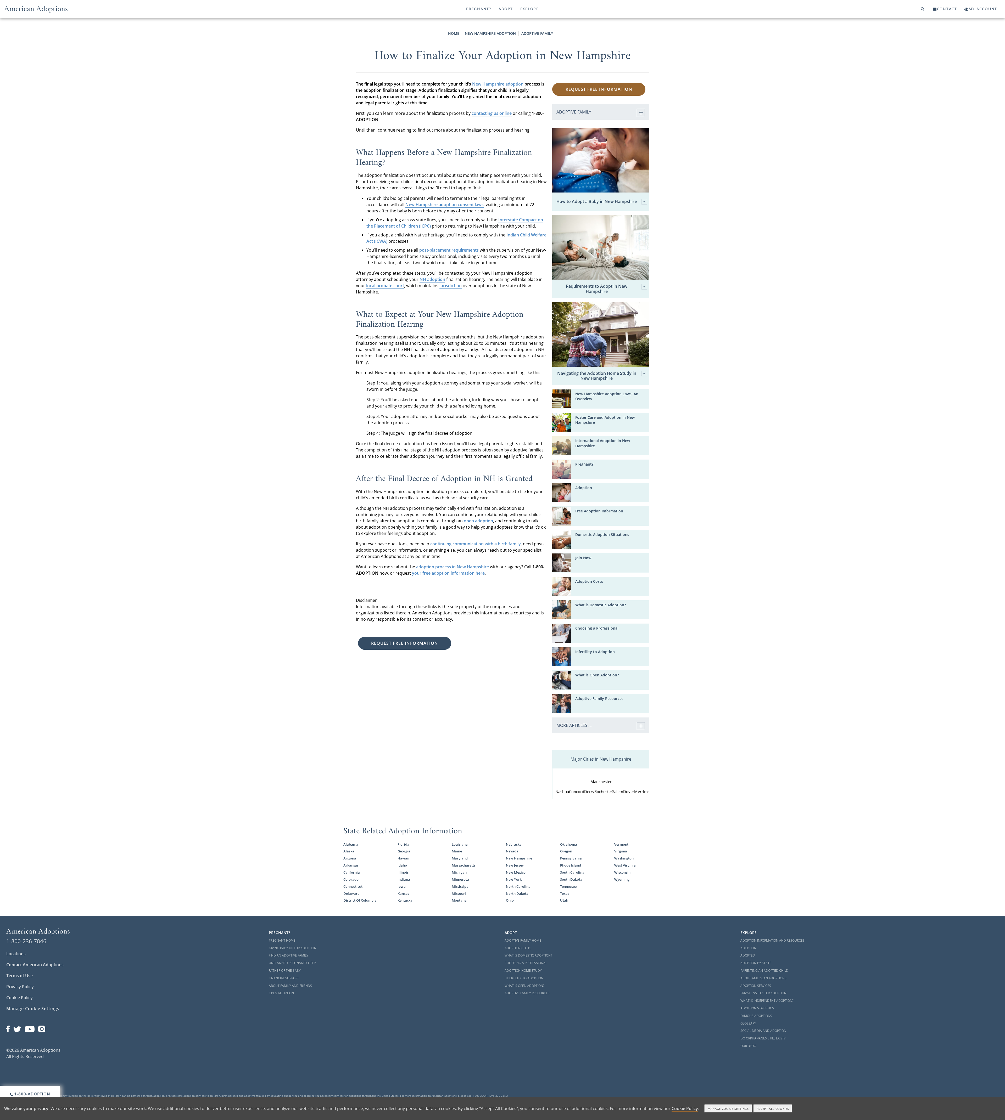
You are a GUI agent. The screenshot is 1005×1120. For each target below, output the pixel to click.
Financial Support (284, 978)
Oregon (566, 851)
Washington (624, 858)
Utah (564, 900)
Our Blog (748, 1046)
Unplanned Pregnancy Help (292, 963)
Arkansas (351, 865)
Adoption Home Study (523, 970)
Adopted (747, 955)
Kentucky (405, 900)
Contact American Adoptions (35, 965)
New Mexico (516, 872)
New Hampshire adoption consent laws (444, 204)
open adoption (478, 521)
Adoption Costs (589, 581)
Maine (457, 851)
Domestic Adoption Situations (602, 534)
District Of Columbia (360, 900)
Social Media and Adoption (763, 1030)
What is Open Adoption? (597, 675)
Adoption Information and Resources (772, 940)
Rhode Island (570, 865)
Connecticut (352, 886)
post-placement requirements (449, 250)
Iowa (402, 886)
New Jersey (515, 865)
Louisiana (460, 844)
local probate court (385, 286)
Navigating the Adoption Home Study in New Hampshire (596, 376)
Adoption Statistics (757, 1008)
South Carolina (572, 872)
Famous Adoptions (756, 1016)
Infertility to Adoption (595, 651)
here (480, 573)
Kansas (403, 893)
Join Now (583, 558)
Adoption (583, 487)
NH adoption (432, 279)
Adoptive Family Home (523, 940)
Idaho (402, 865)
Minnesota (460, 879)
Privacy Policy (20, 986)
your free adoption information (444, 573)
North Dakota (517, 893)
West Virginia (625, 865)
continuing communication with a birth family (475, 544)
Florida (403, 844)
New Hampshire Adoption (490, 33)
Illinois (403, 872)
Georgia (404, 851)
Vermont (621, 844)
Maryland (460, 858)
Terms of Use (19, 975)
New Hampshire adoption (497, 84)
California (351, 872)
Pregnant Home (282, 940)
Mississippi (461, 886)
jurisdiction (450, 286)
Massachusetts (464, 865)
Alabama (350, 844)
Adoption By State (755, 963)
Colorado (351, 879)
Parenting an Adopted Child (764, 970)
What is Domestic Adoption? (600, 605)
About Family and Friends (290, 985)
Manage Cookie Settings (32, 1008)
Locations (16, 954)
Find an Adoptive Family (288, 955)
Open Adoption (281, 993)
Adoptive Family (537, 33)
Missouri (459, 893)
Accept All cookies (773, 1109)
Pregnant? (478, 8)
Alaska (348, 851)
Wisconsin (622, 872)
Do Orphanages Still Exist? (762, 1038)
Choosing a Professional (596, 628)
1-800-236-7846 (26, 941)
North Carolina (518, 886)
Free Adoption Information (599, 511)
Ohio (510, 900)
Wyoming (621, 879)
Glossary (748, 1023)
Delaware (351, 893)
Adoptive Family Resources (599, 698)
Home (453, 33)
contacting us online (492, 113)
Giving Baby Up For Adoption (292, 948)
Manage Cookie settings (728, 1109)
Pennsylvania (571, 858)
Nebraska (514, 844)
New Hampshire (519, 858)
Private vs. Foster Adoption (763, 993)
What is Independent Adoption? (767, 1000)
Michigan (459, 872)
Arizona (349, 858)
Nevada (512, 851)
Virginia (620, 851)
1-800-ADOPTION (32, 1093)
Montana (459, 900)
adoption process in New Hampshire (452, 567)
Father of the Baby (285, 970)
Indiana (404, 879)
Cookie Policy (19, 997)
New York (514, 879)
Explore (529, 8)
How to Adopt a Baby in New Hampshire (596, 201)
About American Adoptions (763, 978)
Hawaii (403, 858)
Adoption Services (755, 985)
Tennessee (568, 886)
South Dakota (571, 879)
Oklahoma (568, 844)
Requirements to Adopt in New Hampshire (596, 289)
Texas (564, 893)
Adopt (506, 8)
